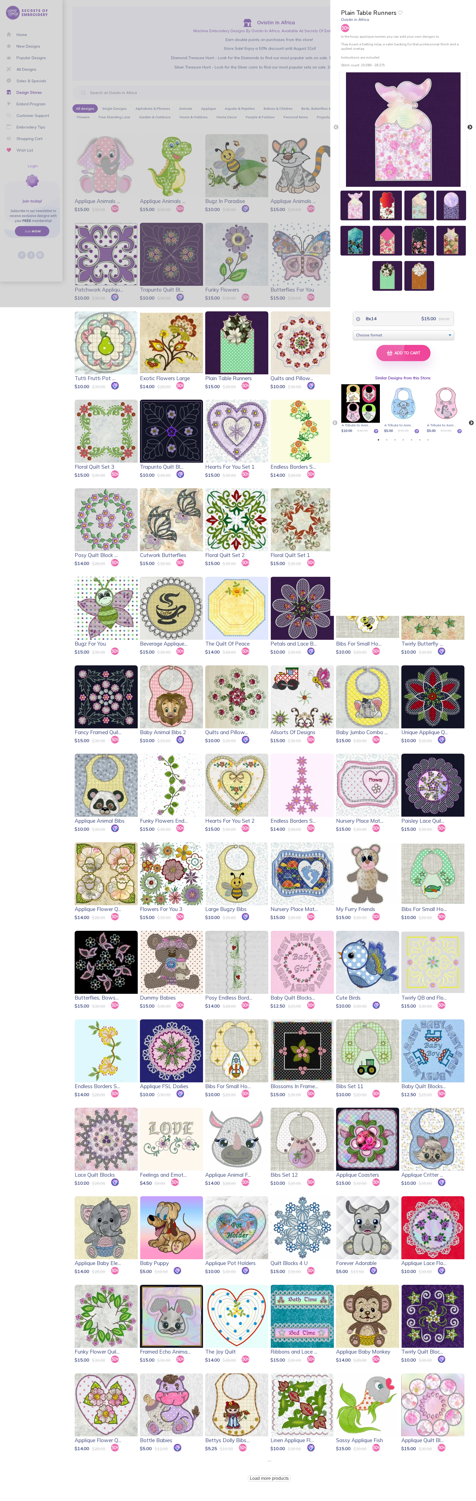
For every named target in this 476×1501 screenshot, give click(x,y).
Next (470, 127)
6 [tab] (420, 440)
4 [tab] (403, 440)
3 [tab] (395, 440)
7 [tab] (428, 440)
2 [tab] (387, 440)
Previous (336, 127)
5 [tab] (411, 440)
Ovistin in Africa (355, 19)
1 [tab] (378, 440)
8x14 (371, 318)
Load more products (269, 1478)
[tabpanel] (361, 409)
